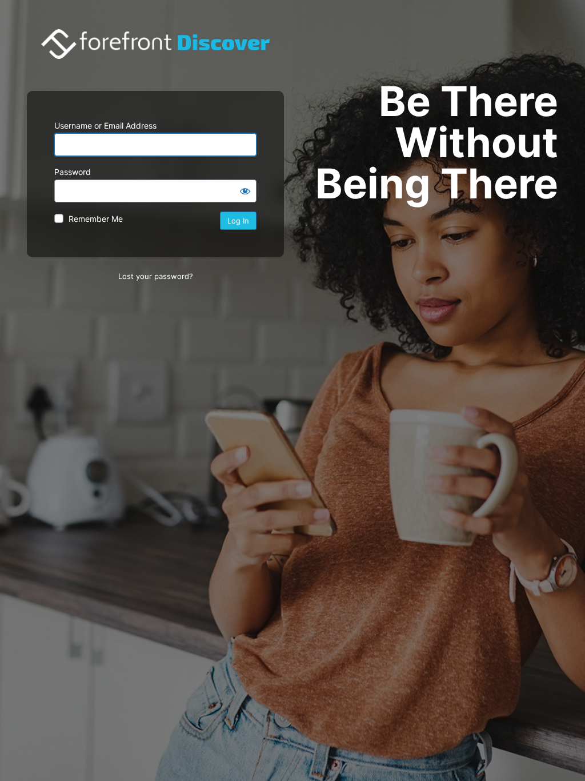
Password (72, 172)
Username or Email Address (105, 125)
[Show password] (245, 191)
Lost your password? (155, 276)
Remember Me (96, 219)
